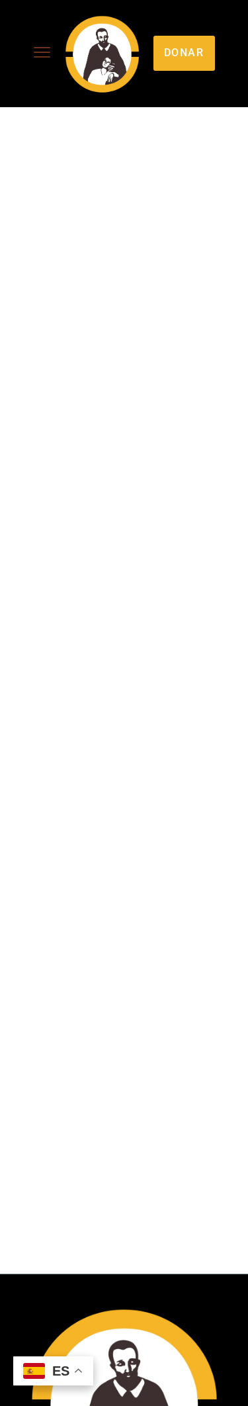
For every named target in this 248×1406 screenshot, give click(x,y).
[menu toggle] (42, 52)
